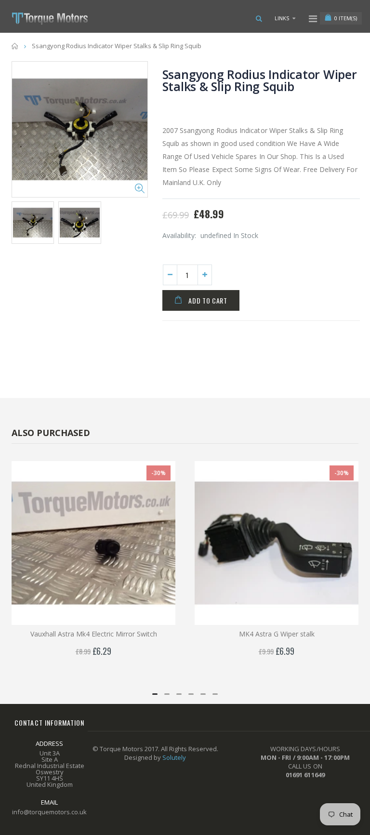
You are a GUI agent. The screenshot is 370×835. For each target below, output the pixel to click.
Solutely (174, 757)
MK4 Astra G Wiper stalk (277, 633)
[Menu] (313, 18)
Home (15, 46)
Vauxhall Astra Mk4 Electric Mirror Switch (93, 633)
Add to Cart (207, 300)
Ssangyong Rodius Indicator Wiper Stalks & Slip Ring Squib (259, 80)
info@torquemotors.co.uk (49, 812)
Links (282, 18)
